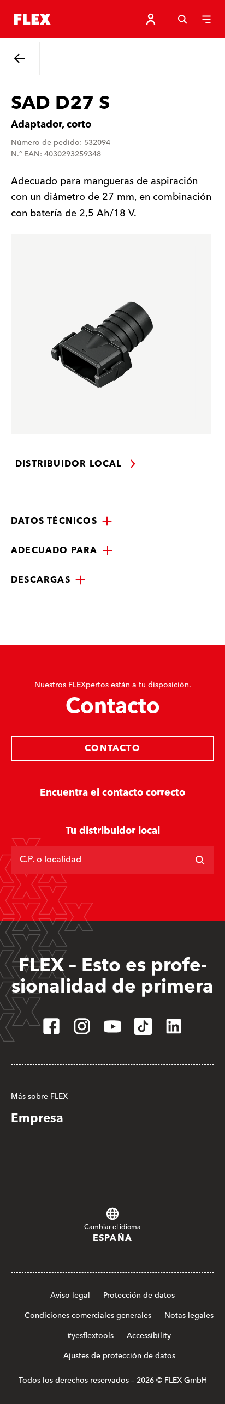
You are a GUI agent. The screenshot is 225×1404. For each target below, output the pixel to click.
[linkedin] (173, 1026)
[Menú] (206, 19)
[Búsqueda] (182, 19)
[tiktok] (143, 1026)
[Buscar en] (200, 860)
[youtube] (112, 1026)
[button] (61, 521)
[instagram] (82, 1026)
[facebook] (51, 1026)
